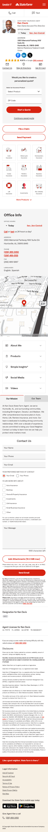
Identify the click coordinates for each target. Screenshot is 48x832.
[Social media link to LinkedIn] (24, 55)
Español (5, 4)
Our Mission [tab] (12, 399)
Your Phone (9, 456)
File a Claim (24, 129)
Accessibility (7, 780)
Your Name (8, 448)
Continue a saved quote (24, 118)
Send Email (24, 573)
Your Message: (10, 528)
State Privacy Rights (9, 790)
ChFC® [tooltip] (5, 616)
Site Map (5, 794)
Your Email (8, 465)
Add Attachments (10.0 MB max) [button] (24, 559)
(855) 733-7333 (27, 603)
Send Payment (24, 137)
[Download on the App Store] (9, 806)
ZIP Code (12, 101)
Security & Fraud (8, 776)
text (12, 231)
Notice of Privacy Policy (11, 787)
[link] (24, 4)
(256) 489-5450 (11, 252)
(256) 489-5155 (11, 255)
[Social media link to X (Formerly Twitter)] (29, 55)
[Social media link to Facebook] (18, 55)
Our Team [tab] (36, 398)
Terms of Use (7, 783)
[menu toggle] (44, 4)
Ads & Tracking (7, 773)
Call (6, 231)
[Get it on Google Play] (26, 806)
